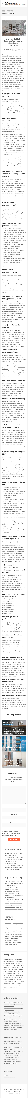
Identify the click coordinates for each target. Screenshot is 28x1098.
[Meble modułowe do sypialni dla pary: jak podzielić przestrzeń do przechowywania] (14, 760)
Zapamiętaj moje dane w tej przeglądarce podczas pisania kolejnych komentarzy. (11, 833)
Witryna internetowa (14, 822)
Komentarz (14, 785)
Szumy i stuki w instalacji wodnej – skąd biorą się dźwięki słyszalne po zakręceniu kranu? (14, 883)
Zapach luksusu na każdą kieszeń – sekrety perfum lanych (14, 925)
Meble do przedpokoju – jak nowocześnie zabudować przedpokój (13, 942)
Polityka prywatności (9, 1077)
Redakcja (6, 1075)
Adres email (14, 814)
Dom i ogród (10, 10)
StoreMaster (9, 49)
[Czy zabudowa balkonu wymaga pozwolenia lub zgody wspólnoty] (14, 744)
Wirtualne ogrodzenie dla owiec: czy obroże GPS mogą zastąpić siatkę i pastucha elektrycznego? (14, 907)
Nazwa (14, 807)
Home (3, 10)
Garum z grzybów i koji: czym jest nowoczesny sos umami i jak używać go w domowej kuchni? (14, 901)
